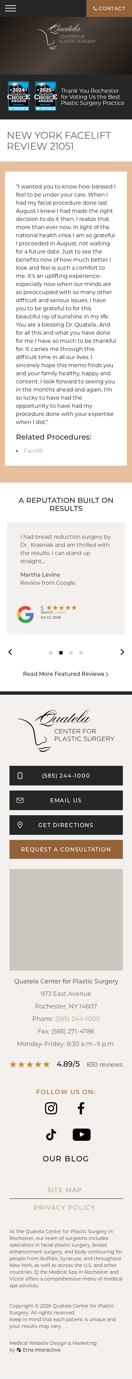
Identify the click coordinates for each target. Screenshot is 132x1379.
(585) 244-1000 (77, 1019)
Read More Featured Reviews (63, 673)
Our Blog (66, 1158)
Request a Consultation (66, 849)
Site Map (64, 1190)
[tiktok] (51, 1138)
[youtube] (82, 1138)
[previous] (13, 651)
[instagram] (51, 1112)
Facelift (33, 450)
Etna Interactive (41, 1350)
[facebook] (81, 1112)
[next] (118, 651)
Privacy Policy (64, 1207)
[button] (10, 8)
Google (60, 612)
